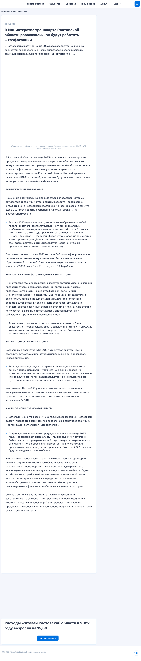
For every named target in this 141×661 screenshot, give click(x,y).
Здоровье (71, 3)
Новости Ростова (34, 3)
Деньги (104, 3)
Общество (54, 3)
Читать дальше (48, 638)
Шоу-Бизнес (88, 3)
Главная (5, 11)
